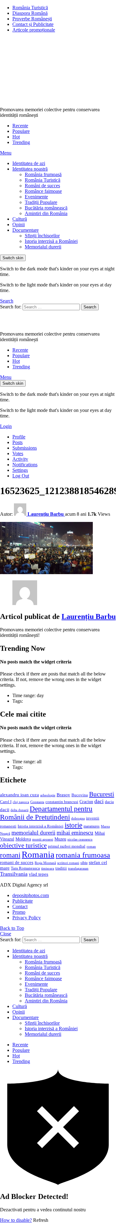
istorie (73, 825)
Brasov (63, 794)
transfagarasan (78, 868)
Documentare (25, 230)
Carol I (5, 801)
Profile (18, 436)
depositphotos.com (30, 895)
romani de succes (16, 862)
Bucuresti (101, 794)
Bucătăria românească (46, 207)
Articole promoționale (33, 29)
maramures (92, 826)
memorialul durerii (33, 832)
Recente (20, 125)
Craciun (86, 801)
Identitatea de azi (28, 163)
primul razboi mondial (66, 846)
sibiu (84, 863)
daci (99, 801)
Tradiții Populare (41, 202)
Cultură (19, 219)
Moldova (23, 838)
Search (90, 307)
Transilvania (14, 874)
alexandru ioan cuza (19, 794)
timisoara (47, 868)
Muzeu (60, 838)
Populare (21, 131)
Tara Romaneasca (25, 868)
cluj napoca (21, 802)
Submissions (24, 448)
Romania (38, 854)
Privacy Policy (26, 917)
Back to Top (12, 928)
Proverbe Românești (32, 18)
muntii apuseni (42, 839)
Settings (20, 470)
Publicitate (22, 901)
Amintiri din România (46, 213)
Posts (17, 442)
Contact (20, 906)
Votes (17, 453)
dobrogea (78, 818)
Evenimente (36, 196)
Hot (16, 136)
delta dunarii (19, 810)
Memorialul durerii (43, 246)
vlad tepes (38, 874)
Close (5, 933)
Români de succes (42, 185)
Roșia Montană (45, 863)
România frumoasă (43, 174)
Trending (21, 142)
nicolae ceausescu (79, 839)
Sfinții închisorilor (42, 235)
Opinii (18, 224)
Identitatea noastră (30, 168)
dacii (4, 809)
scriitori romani (68, 863)
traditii (61, 868)
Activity (20, 459)
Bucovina (79, 795)
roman (91, 846)
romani (10, 855)
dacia (109, 802)
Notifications (24, 464)
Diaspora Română (30, 13)
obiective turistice (23, 845)
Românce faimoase (43, 191)
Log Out (20, 475)
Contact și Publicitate (33, 24)
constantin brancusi (61, 802)
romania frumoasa (83, 855)
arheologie (47, 795)
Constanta (37, 802)
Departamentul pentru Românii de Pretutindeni (46, 813)
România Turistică (30, 7)
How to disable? (16, 1220)
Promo (18, 912)
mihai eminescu (75, 832)
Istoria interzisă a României (51, 241)
